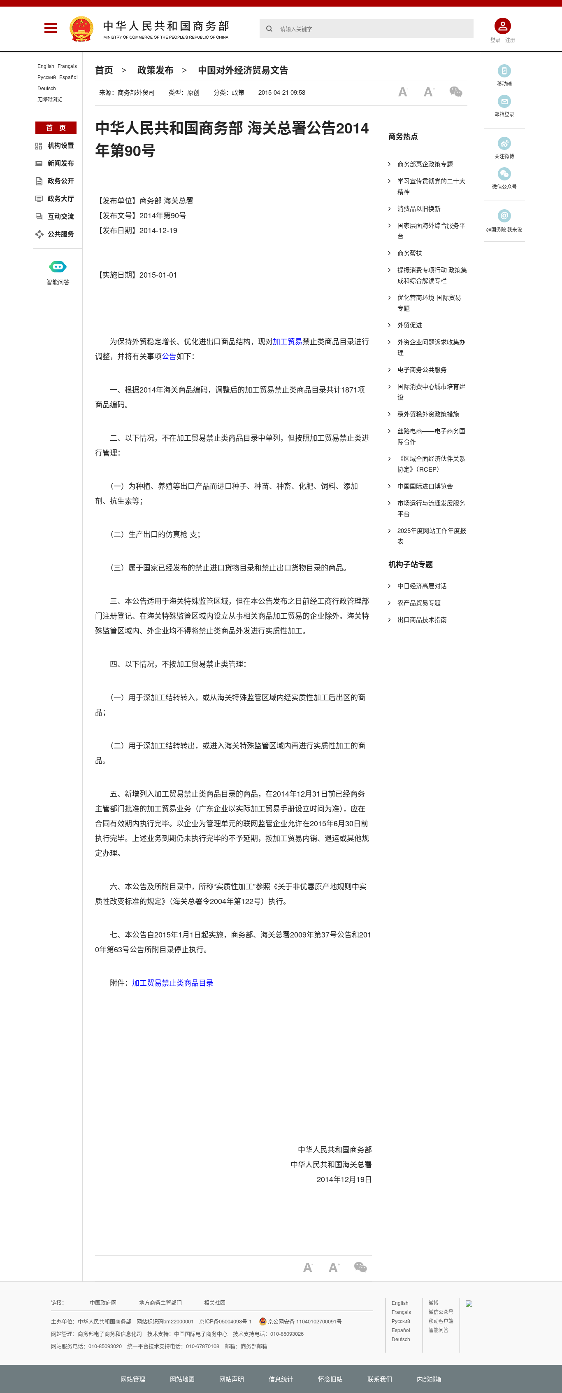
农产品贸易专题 (419, 602)
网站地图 (182, 1378)
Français (67, 65)
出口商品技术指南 (422, 619)
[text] (367, 28)
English (45, 65)
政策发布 (155, 69)
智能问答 (58, 282)
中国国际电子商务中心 (201, 1333)
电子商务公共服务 (422, 369)
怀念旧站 (330, 1378)
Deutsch (46, 87)
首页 (104, 69)
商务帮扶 (409, 252)
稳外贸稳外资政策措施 (428, 413)
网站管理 (133, 1378)
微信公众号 (441, 1311)
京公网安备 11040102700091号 (305, 1321)
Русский (46, 76)
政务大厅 (61, 198)
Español (68, 76)
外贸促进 (409, 324)
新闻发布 (61, 163)
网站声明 (231, 1378)
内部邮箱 (429, 1378)
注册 (510, 39)
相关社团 (214, 1302)
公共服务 (61, 233)
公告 (169, 356)
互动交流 (61, 216)
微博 (434, 1302)
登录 (495, 39)
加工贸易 (287, 341)
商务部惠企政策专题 (425, 163)
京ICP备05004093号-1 (225, 1321)
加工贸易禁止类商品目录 (173, 982)
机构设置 (61, 145)
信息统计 (281, 1378)
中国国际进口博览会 (425, 485)
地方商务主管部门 (160, 1302)
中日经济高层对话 (422, 585)
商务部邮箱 (254, 1346)
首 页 (56, 127)
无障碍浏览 (49, 99)
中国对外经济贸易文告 (243, 69)
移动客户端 (441, 1320)
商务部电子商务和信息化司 (110, 1333)
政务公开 (61, 180)
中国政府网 (103, 1302)
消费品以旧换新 (419, 208)
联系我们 (379, 1378)
